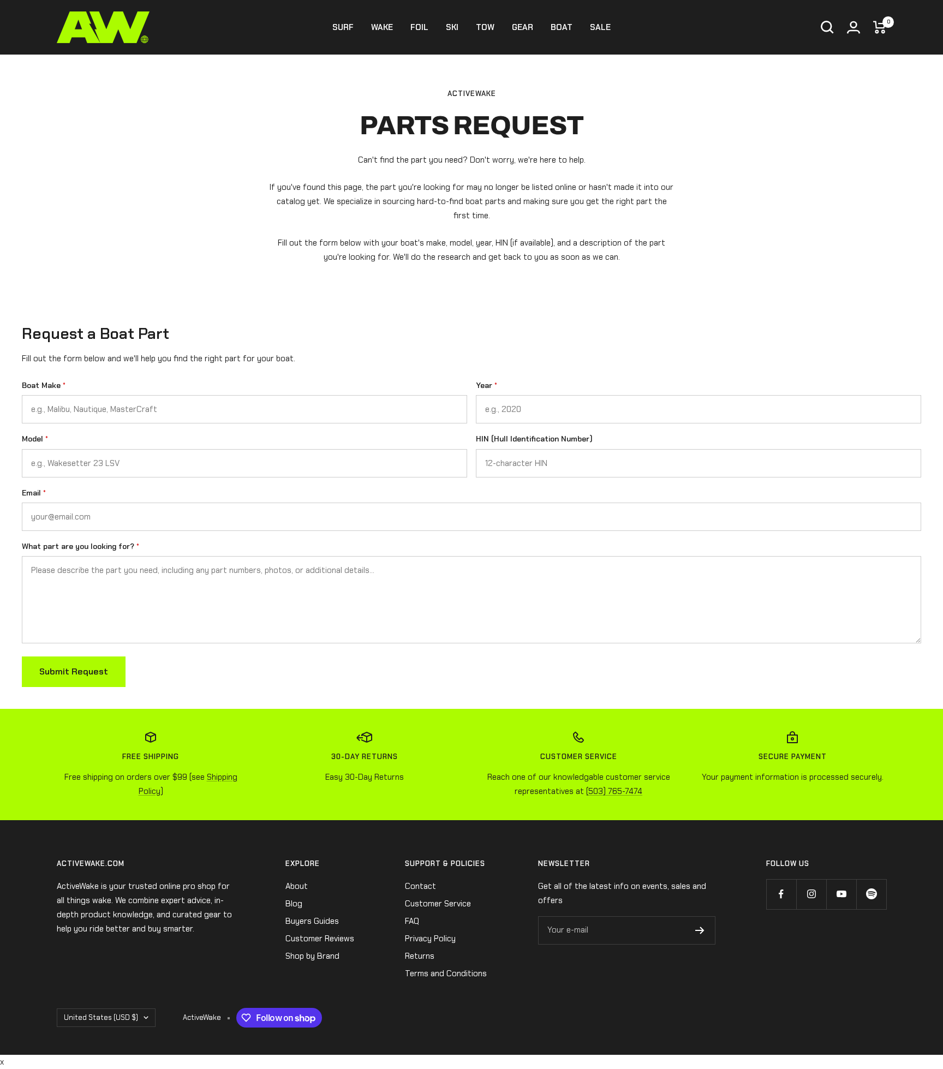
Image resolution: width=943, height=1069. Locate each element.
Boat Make (43, 385)
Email (34, 493)
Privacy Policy (430, 938)
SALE (600, 27)
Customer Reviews (319, 938)
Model (35, 439)
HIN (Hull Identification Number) (534, 439)
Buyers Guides (312, 921)
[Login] (853, 27)
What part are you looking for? (80, 546)
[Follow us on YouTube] (841, 894)
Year (486, 385)
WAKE (382, 27)
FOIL (419, 27)
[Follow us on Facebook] (781, 894)
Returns (419, 956)
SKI (452, 27)
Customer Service (438, 903)
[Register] (700, 930)
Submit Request (73, 671)
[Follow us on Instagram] (811, 894)
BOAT (561, 27)
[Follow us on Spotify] (871, 894)
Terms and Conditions (446, 973)
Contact (420, 886)
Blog (293, 903)
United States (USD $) (101, 1017)
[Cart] (879, 27)
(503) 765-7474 (614, 791)
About (296, 886)
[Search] (827, 27)
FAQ (412, 921)
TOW (485, 27)
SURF (343, 27)
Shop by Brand (312, 956)
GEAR (522, 27)
